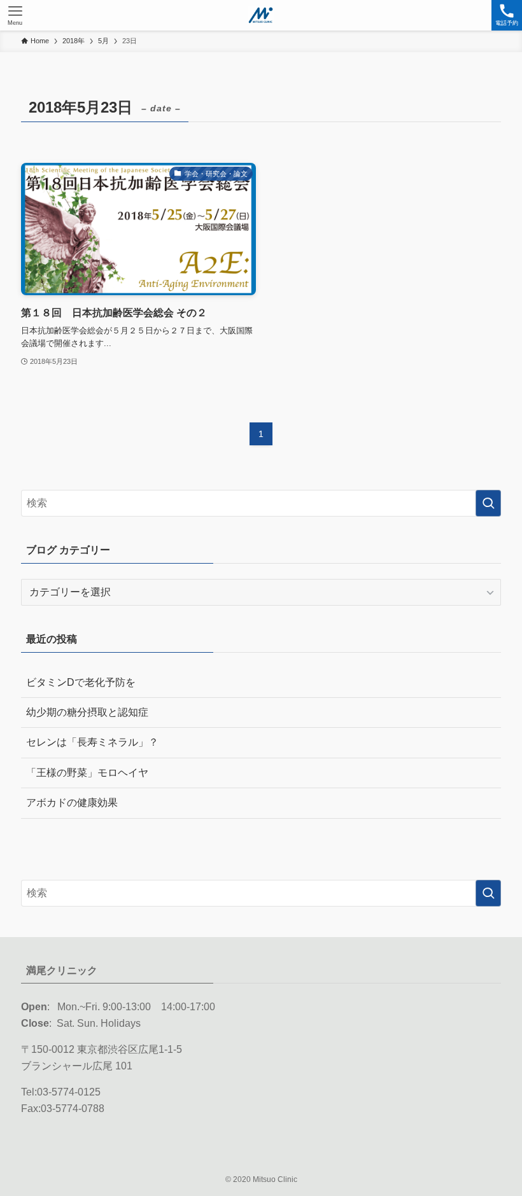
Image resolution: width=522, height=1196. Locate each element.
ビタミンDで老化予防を (81, 682)
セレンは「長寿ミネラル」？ (92, 742)
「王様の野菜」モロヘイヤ (87, 772)
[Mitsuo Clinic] (260, 15)
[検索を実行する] (488, 503)
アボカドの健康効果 (72, 802)
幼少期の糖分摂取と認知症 (87, 712)
